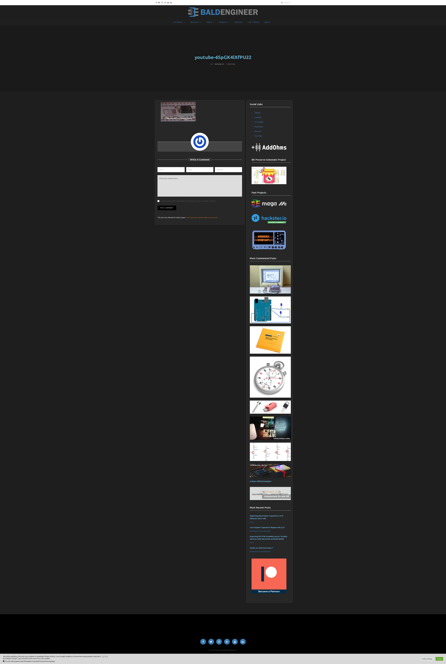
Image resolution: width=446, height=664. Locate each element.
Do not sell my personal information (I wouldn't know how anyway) (30, 661)
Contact (238, 22)
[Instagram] (219, 642)
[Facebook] (203, 642)
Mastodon (258, 127)
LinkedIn (257, 117)
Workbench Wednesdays (260, 531)
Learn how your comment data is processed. (201, 217)
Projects (194, 22)
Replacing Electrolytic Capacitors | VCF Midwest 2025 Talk (266, 517)
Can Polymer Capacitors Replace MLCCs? (267, 527)
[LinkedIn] (243, 642)
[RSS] (227, 642)
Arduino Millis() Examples (260, 481)
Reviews (223, 22)
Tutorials (178, 22)
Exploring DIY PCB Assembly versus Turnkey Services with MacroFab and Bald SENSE (268, 537)
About (267, 22)
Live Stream (253, 22)
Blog (252, 522)
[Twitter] (211, 642)
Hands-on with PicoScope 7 (261, 548)
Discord (257, 131)
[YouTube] (235, 642)
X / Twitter (258, 122)
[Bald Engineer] (223, 12)
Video (209, 22)
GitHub (257, 113)
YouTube (258, 136)
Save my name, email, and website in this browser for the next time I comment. (188, 201)
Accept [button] (439, 659)
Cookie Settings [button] (427, 659)
